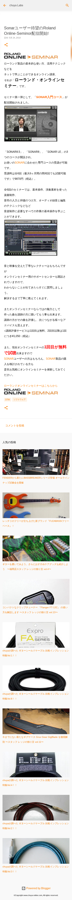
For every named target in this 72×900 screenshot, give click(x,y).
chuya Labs (16, 5)
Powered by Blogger (38, 888)
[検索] (67, 5)
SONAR (19, 162)
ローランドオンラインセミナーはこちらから (31, 385)
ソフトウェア (20, 399)
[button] (6, 45)
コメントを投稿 (14, 425)
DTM (7, 399)
